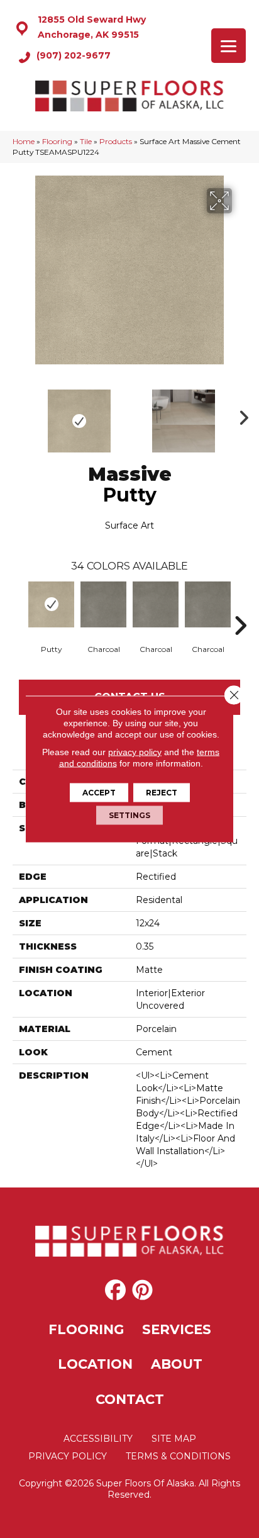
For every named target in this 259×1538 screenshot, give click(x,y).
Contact (130, 1399)
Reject (161, 792)
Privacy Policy (67, 1456)
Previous (19, 414)
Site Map (174, 1438)
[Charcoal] (103, 604)
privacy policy (135, 752)
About (176, 1364)
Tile (86, 141)
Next (240, 414)
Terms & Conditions (178, 1456)
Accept (99, 792)
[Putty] (51, 604)
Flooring (57, 141)
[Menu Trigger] (228, 45)
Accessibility (98, 1438)
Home (24, 141)
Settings (129, 815)
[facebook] (115, 1291)
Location (95, 1364)
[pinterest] (142, 1291)
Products (115, 141)
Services (176, 1329)
